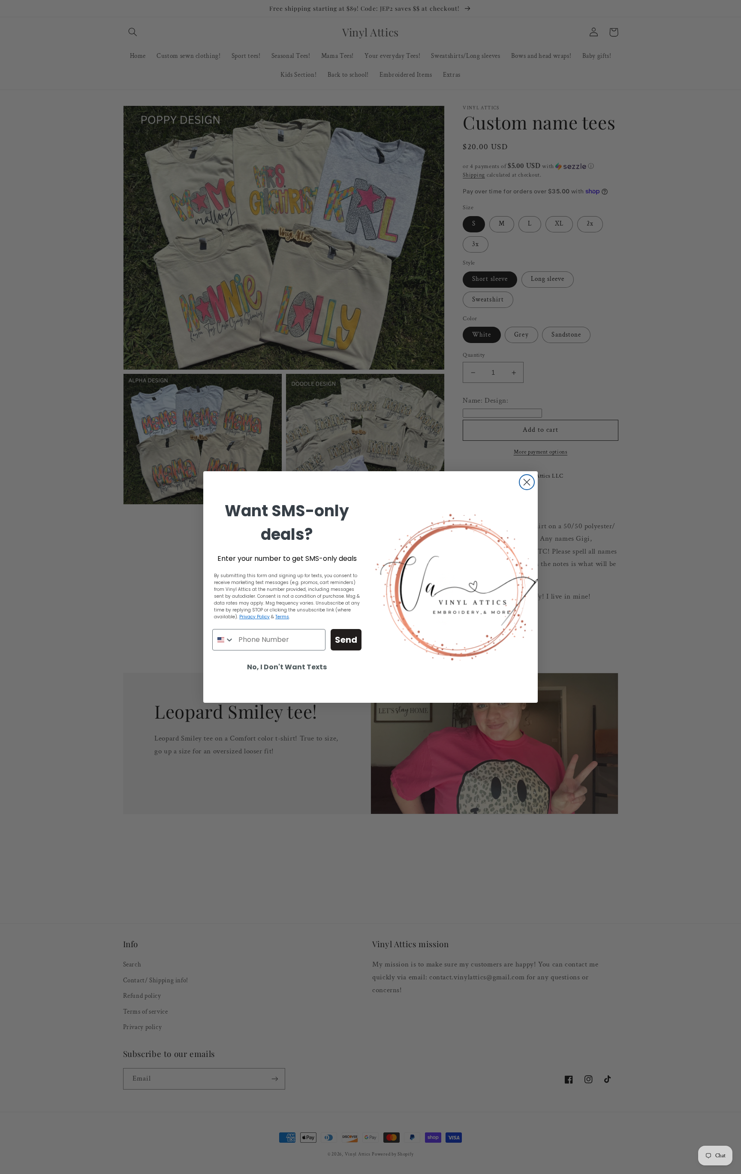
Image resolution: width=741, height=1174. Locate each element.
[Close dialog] (526, 482)
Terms (282, 617)
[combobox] (223, 639)
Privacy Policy (254, 617)
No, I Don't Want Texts (287, 667)
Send (346, 640)
